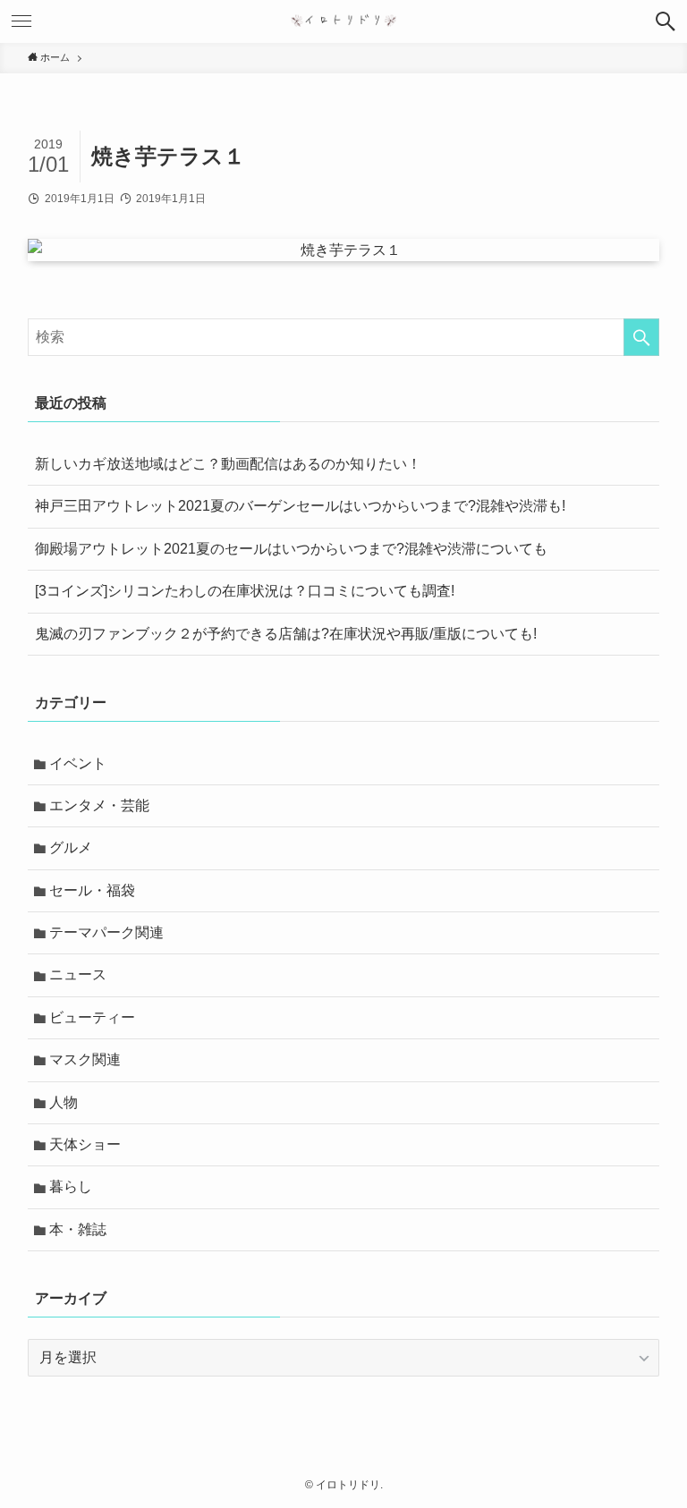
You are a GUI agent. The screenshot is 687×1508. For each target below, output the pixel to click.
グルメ (70, 847)
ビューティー (92, 1017)
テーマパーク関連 (106, 932)
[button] (665, 21)
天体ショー (85, 1144)
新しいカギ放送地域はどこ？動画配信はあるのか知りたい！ (228, 463)
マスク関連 (85, 1059)
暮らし (70, 1186)
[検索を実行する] (641, 337)
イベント (77, 763)
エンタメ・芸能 (99, 805)
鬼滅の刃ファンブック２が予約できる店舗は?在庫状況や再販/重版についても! (286, 633)
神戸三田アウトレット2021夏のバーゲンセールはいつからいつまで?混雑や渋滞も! (300, 505)
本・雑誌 (77, 1229)
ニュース (77, 974)
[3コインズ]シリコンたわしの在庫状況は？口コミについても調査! (244, 590)
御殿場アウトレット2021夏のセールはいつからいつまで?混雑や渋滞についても (291, 548)
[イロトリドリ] (344, 21)
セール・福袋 (92, 890)
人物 (63, 1102)
